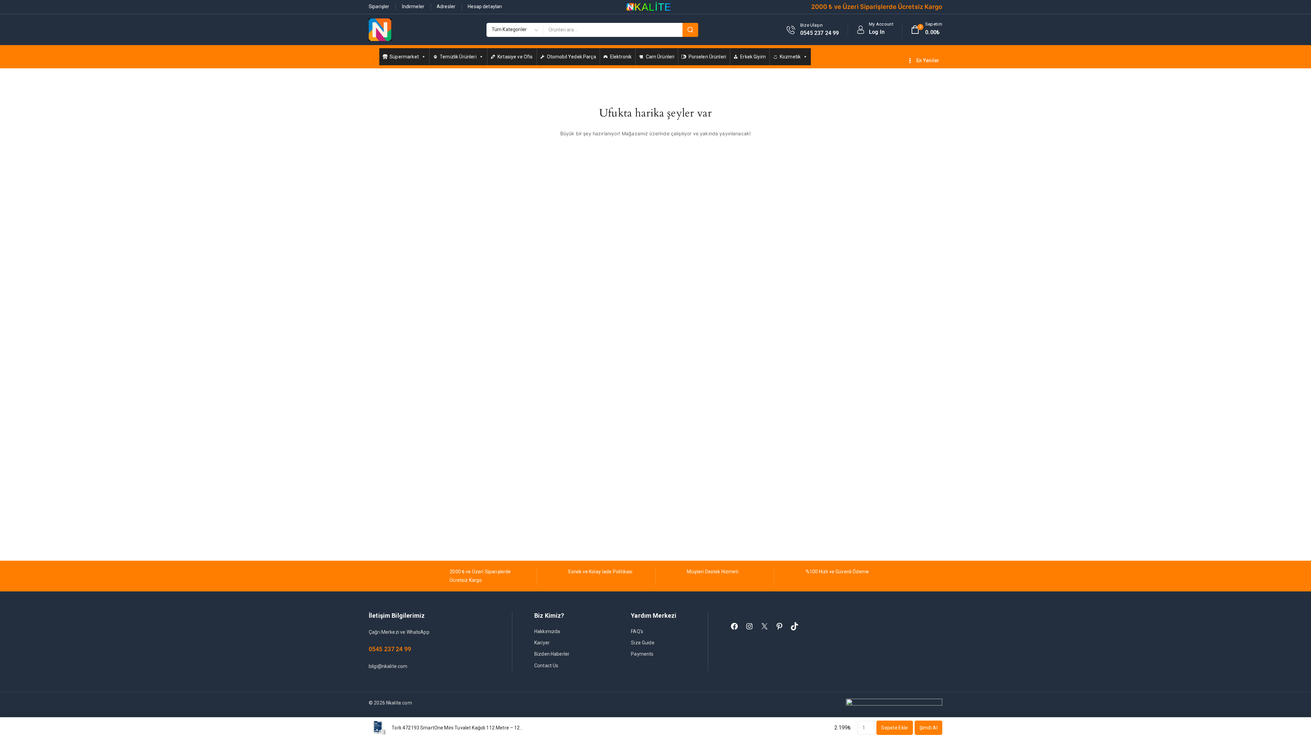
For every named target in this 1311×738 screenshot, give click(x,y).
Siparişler (379, 6)
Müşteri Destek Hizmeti (712, 571)
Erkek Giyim (753, 56)
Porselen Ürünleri (708, 56)
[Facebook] (734, 626)
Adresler (446, 6)
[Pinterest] (779, 626)
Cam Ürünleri (660, 56)
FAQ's (637, 631)
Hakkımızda (547, 631)
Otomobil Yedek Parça (571, 56)
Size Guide (642, 642)
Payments (642, 654)
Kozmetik (790, 56)
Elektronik (621, 56)
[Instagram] (749, 626)
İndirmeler (413, 6)
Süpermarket (404, 56)
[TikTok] (794, 626)
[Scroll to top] (1294, 700)
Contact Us (546, 665)
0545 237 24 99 (390, 649)
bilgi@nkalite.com (388, 666)
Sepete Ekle (894, 727)
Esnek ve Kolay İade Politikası (600, 571)
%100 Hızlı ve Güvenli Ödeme (837, 571)
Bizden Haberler (551, 654)
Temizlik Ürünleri (458, 56)
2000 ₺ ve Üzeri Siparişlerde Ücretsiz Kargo (876, 6)
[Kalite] (380, 29)
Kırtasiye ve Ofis (515, 56)
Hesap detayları (485, 6)
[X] (764, 626)
